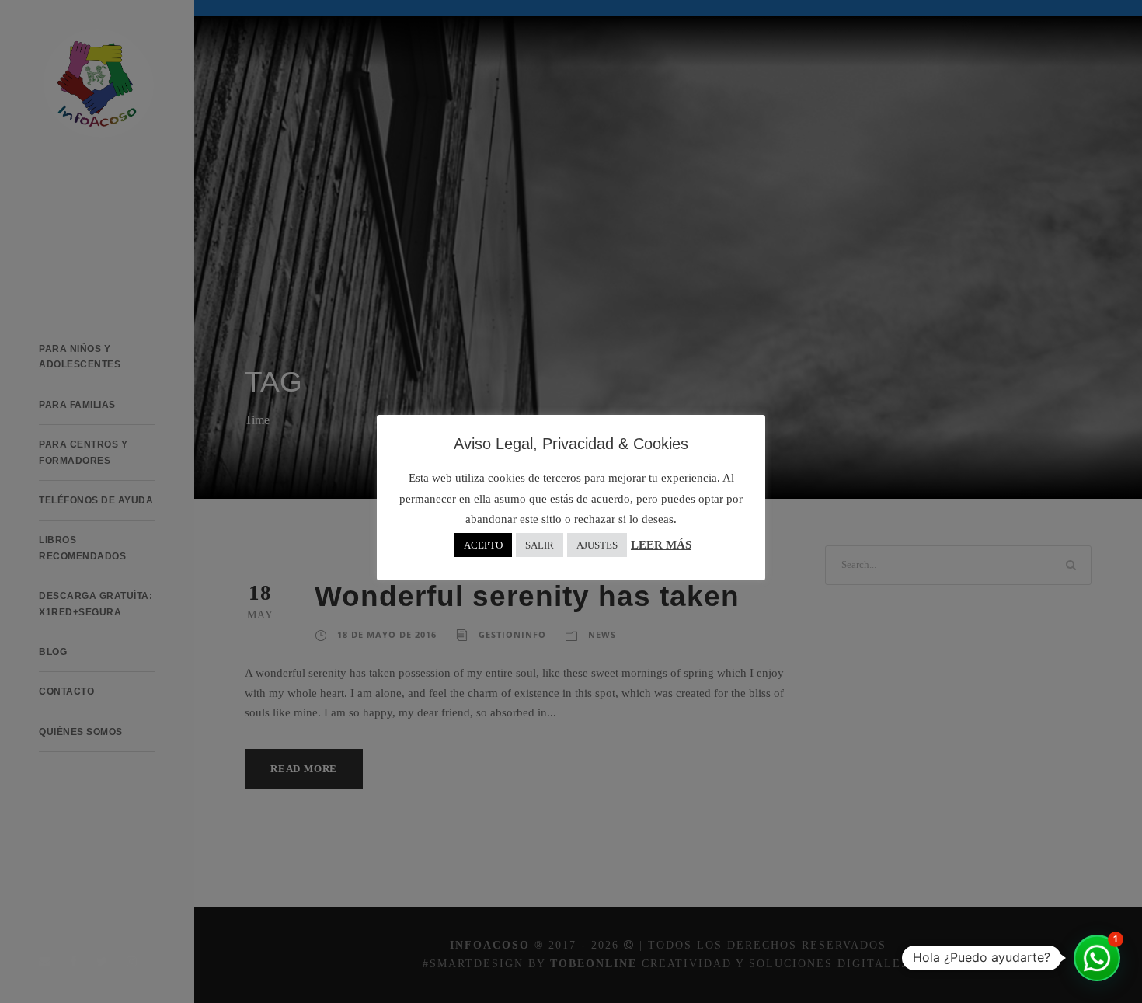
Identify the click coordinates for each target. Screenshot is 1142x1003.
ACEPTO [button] (483, 545)
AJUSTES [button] (597, 545)
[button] (1097, 958)
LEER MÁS (661, 544)
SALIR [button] (539, 545)
